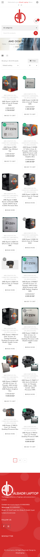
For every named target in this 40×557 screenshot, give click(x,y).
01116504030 (15, 507)
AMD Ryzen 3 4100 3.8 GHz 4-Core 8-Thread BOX (10, 103)
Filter (34, 61)
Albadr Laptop (23, 2)
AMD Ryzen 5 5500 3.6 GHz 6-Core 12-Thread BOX (30, 241)
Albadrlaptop (10, 550)
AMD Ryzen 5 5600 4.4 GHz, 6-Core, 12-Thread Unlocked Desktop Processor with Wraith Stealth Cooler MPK (30, 338)
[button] (10, 115)
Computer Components (16, 44)
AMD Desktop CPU (10, 95)
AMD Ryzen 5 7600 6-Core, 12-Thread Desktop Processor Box (10, 427)
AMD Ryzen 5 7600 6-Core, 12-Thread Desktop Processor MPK (30, 435)
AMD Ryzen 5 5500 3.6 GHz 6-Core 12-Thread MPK (10, 283)
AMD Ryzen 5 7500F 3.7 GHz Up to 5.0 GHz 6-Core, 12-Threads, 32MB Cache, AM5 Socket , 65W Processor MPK (30, 385)
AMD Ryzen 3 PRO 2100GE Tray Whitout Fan (10, 149)
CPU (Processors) (32, 44)
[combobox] (20, 27)
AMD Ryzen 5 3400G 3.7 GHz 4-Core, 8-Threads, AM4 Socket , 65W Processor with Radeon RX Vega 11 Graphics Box (30, 152)
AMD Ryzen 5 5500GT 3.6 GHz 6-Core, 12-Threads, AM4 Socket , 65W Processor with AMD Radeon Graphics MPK (30, 286)
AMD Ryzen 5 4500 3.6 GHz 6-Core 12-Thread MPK (10, 244)
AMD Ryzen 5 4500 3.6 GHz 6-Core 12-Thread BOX (30, 196)
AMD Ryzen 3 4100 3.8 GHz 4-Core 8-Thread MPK (30, 102)
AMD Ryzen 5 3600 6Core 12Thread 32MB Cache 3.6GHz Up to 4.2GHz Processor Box (10, 203)
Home (4, 44)
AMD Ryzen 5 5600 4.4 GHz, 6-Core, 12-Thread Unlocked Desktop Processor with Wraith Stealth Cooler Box (10, 339)
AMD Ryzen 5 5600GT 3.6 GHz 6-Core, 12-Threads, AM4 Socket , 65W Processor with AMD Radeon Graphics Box (10, 386)
